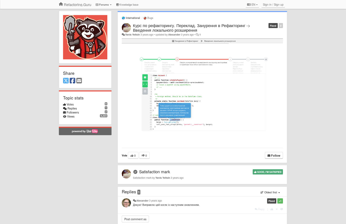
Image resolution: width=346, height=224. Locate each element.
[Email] (79, 80)
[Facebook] (72, 80)
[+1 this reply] (272, 209)
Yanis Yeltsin (132, 34)
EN (253, 4)
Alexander (174, 34)
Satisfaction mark (154, 171)
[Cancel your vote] (277, 209)
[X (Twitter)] (66, 80)
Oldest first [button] (271, 192)
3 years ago (155, 200)
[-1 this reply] (281, 209)
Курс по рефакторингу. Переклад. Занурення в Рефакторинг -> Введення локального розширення (191, 27)
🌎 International (131, 18)
